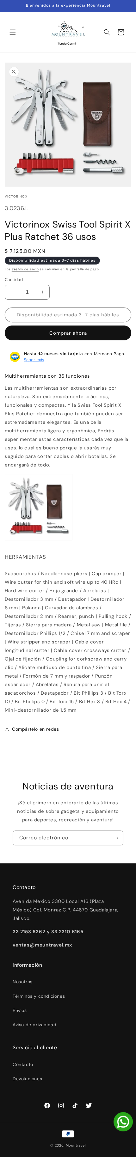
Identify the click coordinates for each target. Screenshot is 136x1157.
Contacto (23, 1064)
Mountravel (76, 1145)
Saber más (34, 359)
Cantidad (14, 279)
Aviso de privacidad (34, 1024)
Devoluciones (27, 1078)
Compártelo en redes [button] (35, 729)
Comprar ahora (68, 333)
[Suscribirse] (116, 838)
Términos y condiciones (39, 996)
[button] (13, 32)
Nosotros (23, 981)
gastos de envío (25, 269)
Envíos (20, 1010)
